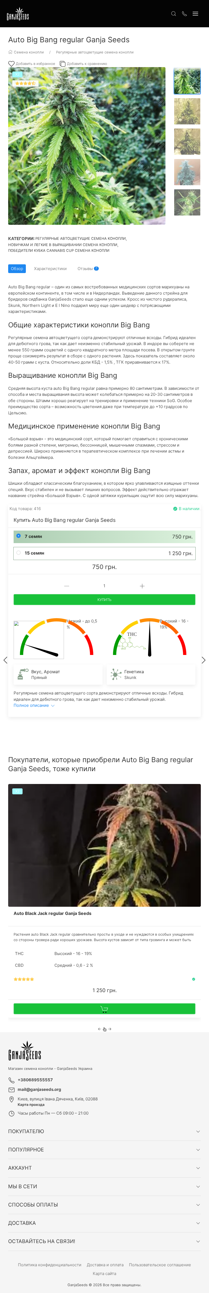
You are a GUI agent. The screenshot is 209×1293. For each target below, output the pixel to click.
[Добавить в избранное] (196, 791)
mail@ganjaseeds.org (39, 1089)
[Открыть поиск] (173, 13)
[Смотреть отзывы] (24, 979)
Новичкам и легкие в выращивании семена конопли (62, 245)
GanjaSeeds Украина (74, 1068)
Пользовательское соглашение (160, 1264)
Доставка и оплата (105, 1264)
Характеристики (50, 268)
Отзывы (87, 268)
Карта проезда (31, 1104)
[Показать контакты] (184, 13)
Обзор (17, 268)
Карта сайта (104, 1273)
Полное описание (32, 705)
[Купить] (104, 1008)
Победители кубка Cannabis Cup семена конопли (58, 250)
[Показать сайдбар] (195, 13)
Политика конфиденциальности (49, 1264)
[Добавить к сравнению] (196, 800)
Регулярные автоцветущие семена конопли (80, 238)
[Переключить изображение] (187, 80)
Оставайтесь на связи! (41, 1241)
